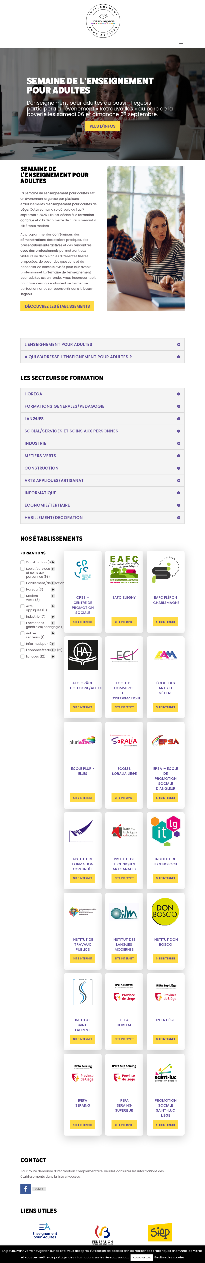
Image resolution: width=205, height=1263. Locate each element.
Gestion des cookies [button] (169, 1257)
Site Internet (82, 622)
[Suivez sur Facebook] (25, 1189)
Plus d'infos (103, 126)
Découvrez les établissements (57, 306)
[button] (37, 562)
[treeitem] (37, 562)
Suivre (39, 1189)
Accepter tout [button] (142, 1257)
